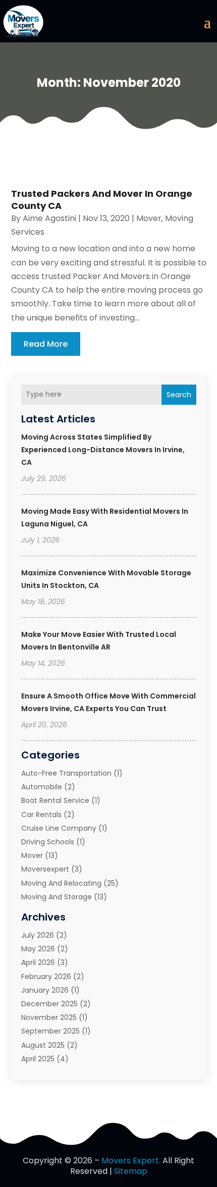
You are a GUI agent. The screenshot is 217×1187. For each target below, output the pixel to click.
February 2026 (46, 977)
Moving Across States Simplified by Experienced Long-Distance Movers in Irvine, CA (103, 449)
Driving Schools (47, 842)
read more (46, 344)
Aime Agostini (49, 218)
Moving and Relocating (61, 883)
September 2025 (50, 1031)
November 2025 (49, 1017)
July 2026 (37, 935)
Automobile (41, 787)
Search (179, 395)
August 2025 (43, 1045)
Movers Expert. (130, 1160)
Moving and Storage (56, 897)
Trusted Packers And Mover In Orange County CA (101, 199)
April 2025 (38, 1059)
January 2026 (45, 990)
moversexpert (45, 869)
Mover (32, 855)
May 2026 (38, 949)
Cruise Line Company (58, 828)
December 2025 (49, 1004)
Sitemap (130, 1171)
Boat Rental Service (55, 800)
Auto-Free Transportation (66, 773)
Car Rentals (41, 815)
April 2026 (38, 962)
